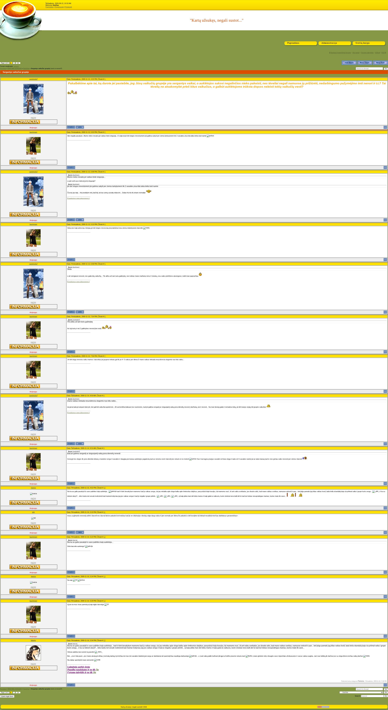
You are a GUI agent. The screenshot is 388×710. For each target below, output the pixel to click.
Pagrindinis (49, 7)
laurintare (33, 132)
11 (104, 512)
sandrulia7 (33, 79)
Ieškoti (377, 53)
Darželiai (26, 68)
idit (33, 512)
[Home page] (80, 127)
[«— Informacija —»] (25, 122)
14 (104, 601)
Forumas (3, 68)
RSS (383, 53)
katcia (33, 488)
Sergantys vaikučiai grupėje (40, 68)
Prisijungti (68, 7)
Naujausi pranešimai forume (340, 53)
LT (33, 118)
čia (97, 669)
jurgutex (16, 66)
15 (104, 640)
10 (104, 488)
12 (104, 537)
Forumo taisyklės (367, 53)
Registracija (59, 7)
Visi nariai (355, 53)
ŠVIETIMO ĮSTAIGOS (15, 68)
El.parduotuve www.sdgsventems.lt (78, 198)
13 (104, 576)
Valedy (33, 640)
